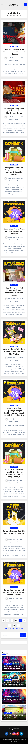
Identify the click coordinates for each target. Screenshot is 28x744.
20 (16, 621)
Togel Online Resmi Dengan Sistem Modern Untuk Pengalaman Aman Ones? (13, 701)
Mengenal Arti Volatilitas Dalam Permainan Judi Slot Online (14, 352)
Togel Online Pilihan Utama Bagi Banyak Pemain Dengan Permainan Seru (13, 684)
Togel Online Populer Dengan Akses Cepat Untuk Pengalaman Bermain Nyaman (14, 717)
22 (24, 621)
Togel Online (8, 664)
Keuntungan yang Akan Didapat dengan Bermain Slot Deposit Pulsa (14, 111)
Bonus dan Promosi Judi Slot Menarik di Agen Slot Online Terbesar (14, 592)
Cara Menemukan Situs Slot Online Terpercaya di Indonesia (14, 52)
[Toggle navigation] (2, 4)
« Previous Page (9, 628)
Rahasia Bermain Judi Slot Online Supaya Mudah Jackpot (14, 533)
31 (14, 625)
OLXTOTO (13, 5)
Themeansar (13, 741)
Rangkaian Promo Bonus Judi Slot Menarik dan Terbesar (14, 231)
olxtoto (4, 643)
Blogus (22, 739)
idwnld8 (9, 58)
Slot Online (14, 46)
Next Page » (19, 628)
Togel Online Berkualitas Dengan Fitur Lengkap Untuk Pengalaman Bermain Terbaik (13, 668)
